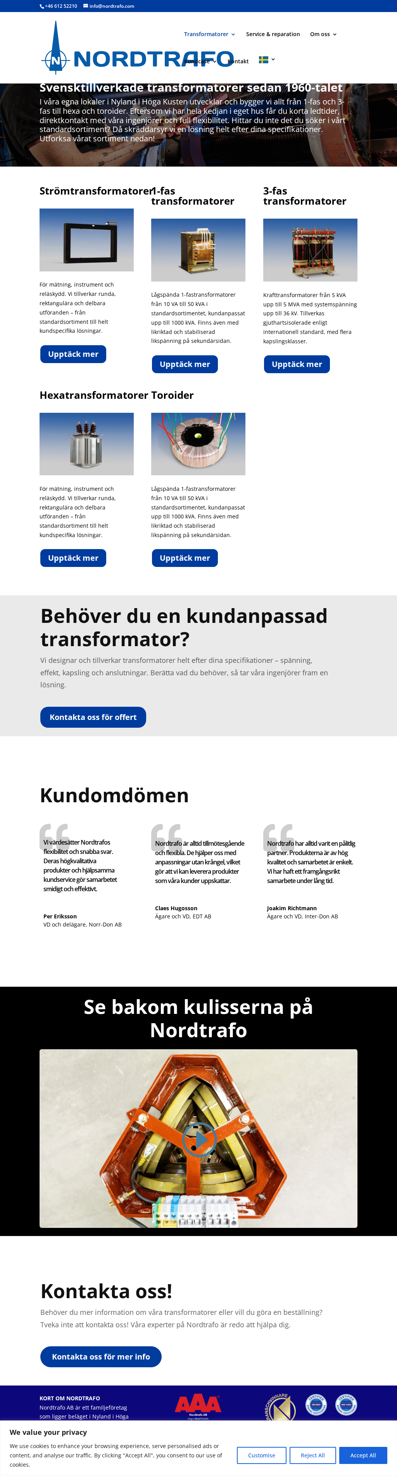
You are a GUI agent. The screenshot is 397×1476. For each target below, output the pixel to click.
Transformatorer (206, 34)
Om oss (320, 34)
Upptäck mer (73, 354)
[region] (198, 1448)
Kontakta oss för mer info (101, 1356)
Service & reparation (273, 34)
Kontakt (238, 62)
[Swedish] (267, 69)
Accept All (363, 1455)
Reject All (313, 1455)
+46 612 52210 (61, 6)
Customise (261, 1455)
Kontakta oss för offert (93, 717)
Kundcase (197, 62)
